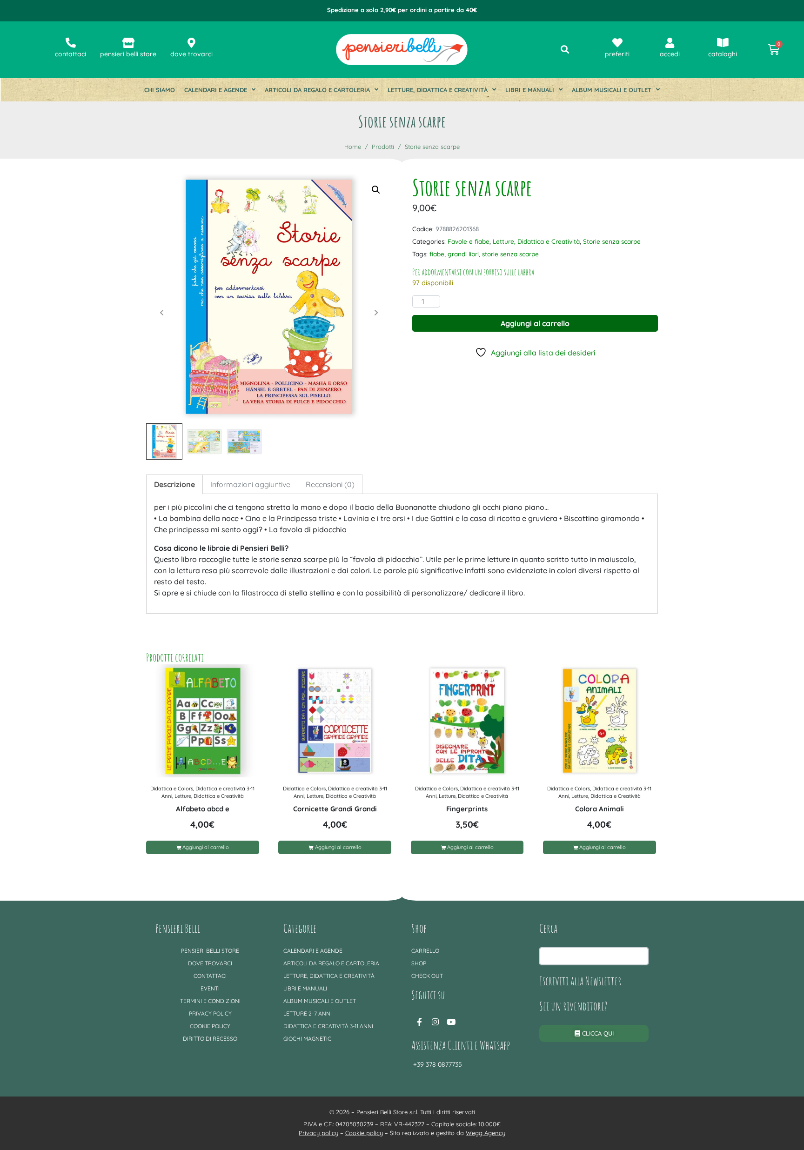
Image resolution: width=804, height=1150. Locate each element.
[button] (376, 189)
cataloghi (722, 54)
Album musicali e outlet (611, 90)
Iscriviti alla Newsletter (580, 980)
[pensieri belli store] (128, 43)
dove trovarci (191, 54)
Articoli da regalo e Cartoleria (317, 90)
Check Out (427, 975)
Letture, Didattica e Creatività (438, 90)
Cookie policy (210, 1026)
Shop (418, 963)
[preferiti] (617, 43)
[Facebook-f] (419, 1022)
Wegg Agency (485, 1133)
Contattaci (210, 975)
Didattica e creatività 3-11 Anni (328, 1026)
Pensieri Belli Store (210, 950)
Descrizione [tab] (174, 484)
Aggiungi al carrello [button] (205, 847)
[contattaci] (71, 43)
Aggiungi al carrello (535, 323)
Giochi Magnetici (308, 1038)
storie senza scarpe (510, 254)
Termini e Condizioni (210, 1000)
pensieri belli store (128, 54)
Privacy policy (210, 1013)
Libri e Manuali (529, 90)
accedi (670, 54)
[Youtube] (451, 1022)
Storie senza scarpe (612, 241)
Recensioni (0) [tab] (330, 484)
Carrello (425, 950)
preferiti (617, 54)
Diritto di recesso (210, 1038)
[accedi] (670, 43)
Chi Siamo (159, 90)
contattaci (70, 54)
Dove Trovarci (210, 963)
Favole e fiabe (468, 241)
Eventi (210, 988)
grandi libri (463, 254)
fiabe (436, 254)
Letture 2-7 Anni (307, 1013)
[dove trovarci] (192, 43)
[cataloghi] (722, 43)
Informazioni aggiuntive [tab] (250, 484)
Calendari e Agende (215, 90)
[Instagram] (435, 1022)
